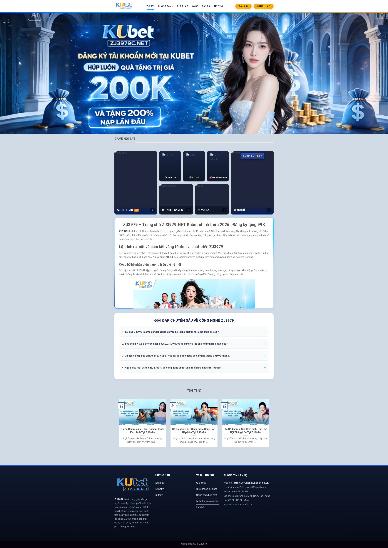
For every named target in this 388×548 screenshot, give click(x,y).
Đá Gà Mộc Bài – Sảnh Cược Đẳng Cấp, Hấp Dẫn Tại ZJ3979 (194, 431)
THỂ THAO (182, 6)
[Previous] (118, 425)
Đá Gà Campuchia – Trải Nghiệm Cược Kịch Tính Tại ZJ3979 (142, 431)
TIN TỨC (218, 6)
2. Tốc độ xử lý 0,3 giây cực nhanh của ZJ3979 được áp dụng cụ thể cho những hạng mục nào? (175, 343)
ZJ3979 (123, 231)
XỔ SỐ (195, 6)
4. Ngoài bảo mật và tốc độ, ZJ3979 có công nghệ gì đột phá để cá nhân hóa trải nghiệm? (172, 367)
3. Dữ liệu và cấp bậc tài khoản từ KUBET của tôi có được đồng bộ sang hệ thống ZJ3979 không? (176, 355)
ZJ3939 (150, 6)
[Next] (269, 425)
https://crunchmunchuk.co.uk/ (252, 482)
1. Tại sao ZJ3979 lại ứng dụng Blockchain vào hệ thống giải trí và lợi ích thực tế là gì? (170, 331)
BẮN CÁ (206, 6)
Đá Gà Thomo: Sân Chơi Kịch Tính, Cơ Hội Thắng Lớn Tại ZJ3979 (245, 431)
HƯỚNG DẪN (164, 6)
